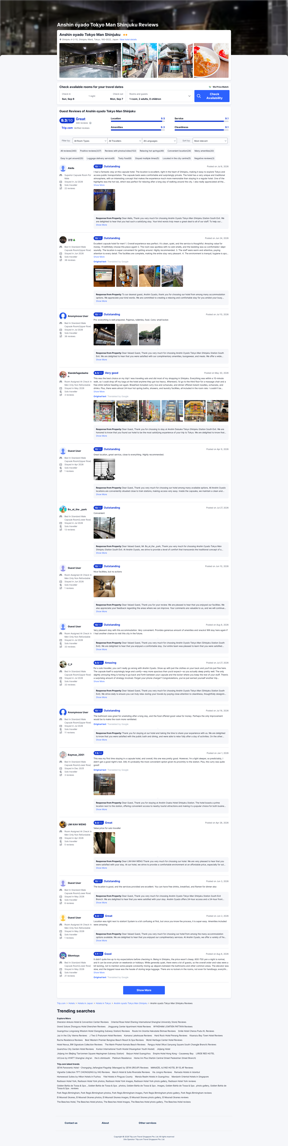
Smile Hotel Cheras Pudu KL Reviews (196, 1031)
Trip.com (61, 1003)
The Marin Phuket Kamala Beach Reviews (125, 1044)
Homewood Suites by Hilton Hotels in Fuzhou (79, 1076)
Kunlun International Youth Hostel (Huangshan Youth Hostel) (125, 1049)
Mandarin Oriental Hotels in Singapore (190, 1076)
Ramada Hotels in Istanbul (187, 1072)
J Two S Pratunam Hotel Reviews (105, 1035)
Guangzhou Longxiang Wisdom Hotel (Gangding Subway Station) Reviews (93, 1031)
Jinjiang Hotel (163, 1049)
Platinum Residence (122, 1058)
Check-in (66, 94)
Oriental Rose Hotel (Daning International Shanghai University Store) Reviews (148, 1022)
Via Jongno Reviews (162, 1072)
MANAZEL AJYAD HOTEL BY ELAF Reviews (172, 1067)
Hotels (72, 1003)
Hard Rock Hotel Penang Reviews (170, 1035)
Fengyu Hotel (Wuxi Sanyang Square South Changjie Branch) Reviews (182, 1044)
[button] (262, 5)
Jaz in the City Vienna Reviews (72, 1035)
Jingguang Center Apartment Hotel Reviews (129, 1026)
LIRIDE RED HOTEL (205, 1053)
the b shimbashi (102, 1058)
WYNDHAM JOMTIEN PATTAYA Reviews (172, 1026)
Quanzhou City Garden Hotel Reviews (75, 1049)
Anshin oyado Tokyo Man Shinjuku (130, 1003)
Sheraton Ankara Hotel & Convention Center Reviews (83, 1022)
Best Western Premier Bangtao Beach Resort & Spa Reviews (114, 1040)
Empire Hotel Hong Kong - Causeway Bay (173, 1053)
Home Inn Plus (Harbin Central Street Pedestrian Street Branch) (165, 1058)
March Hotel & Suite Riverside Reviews (131, 1072)
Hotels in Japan (85, 1003)
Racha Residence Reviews (70, 1040)
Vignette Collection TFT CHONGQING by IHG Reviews (83, 1072)
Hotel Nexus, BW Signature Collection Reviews (79, 1044)
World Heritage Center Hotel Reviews (164, 1040)
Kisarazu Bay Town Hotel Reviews (206, 1035)
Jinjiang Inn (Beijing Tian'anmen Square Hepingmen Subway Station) (90, 1053)
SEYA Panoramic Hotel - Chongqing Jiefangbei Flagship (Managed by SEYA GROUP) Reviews (102, 1067)
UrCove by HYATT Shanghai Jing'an (74, 1058)
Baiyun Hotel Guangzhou (138, 1053)
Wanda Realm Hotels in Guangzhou (152, 1076)
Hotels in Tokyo (103, 1003)
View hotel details (128, 39)
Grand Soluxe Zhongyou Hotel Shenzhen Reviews (81, 1026)
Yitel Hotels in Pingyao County (118, 1076)
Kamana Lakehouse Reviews (138, 1035)
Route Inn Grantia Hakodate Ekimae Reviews (154, 1031)
